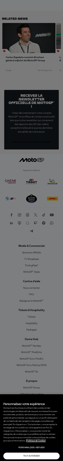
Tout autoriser (31, 456)
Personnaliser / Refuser (31, 448)
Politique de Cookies (36, 441)
